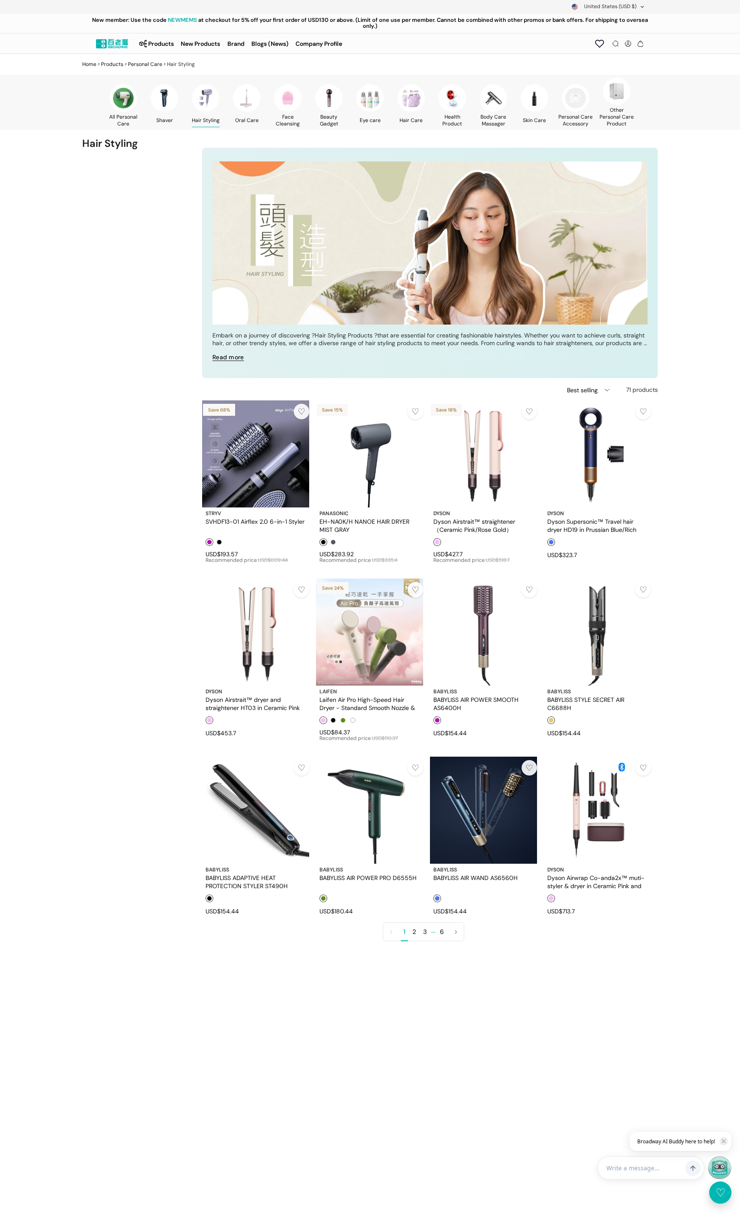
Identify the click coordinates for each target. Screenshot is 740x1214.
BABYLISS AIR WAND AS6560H (475, 878)
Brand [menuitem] (236, 44)
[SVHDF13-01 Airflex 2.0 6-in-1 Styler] (255, 453)
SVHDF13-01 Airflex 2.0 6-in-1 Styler (255, 521)
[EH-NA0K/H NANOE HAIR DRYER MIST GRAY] (369, 453)
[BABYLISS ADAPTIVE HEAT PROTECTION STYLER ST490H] (255, 810)
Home (89, 64)
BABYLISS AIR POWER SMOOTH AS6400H (476, 703)
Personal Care (145, 64)
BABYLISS (445, 691)
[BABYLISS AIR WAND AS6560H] (483, 810)
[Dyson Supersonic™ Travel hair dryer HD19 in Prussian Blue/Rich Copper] (597, 453)
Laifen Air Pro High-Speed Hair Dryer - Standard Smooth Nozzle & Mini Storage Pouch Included (367, 703)
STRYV (213, 513)
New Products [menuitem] (200, 44)
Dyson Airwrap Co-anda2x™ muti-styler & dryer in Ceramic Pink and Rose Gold (596, 881)
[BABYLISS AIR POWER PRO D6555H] (369, 810)
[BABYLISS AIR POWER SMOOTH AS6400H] (483, 632)
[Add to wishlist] (301, 411)
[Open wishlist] (599, 43)
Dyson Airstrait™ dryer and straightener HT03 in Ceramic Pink (253, 703)
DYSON (441, 513)
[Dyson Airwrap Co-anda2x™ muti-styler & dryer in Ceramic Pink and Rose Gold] (597, 810)
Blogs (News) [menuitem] (270, 44)
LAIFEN (328, 691)
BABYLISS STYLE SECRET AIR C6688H (585, 703)
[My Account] (628, 43)
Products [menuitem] (161, 44)
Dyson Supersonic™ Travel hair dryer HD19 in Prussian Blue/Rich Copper (591, 525)
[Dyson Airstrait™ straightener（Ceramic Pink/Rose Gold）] (483, 453)
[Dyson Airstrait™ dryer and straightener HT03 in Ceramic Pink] (255, 632)
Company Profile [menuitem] (318, 44)
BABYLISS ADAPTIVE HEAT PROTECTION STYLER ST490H (247, 881)
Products (112, 64)
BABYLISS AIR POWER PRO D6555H (368, 878)
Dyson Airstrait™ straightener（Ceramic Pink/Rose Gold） (474, 525)
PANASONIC (334, 513)
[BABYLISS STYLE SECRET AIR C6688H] (597, 632)
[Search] (615, 43)
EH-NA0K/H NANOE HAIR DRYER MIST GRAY (364, 525)
